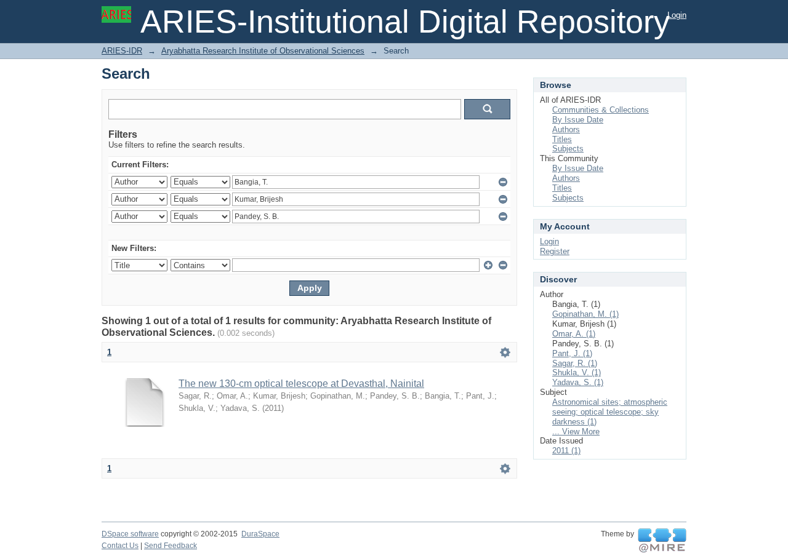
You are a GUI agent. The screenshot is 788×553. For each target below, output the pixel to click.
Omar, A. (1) (573, 333)
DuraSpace (260, 534)
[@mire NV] (662, 540)
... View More (576, 431)
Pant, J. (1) (572, 353)
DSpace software (130, 534)
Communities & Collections (600, 109)
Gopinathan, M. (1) (585, 314)
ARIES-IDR (122, 50)
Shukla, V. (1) (576, 372)
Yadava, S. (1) (577, 382)
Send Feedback (170, 545)
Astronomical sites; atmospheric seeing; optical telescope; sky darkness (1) (609, 411)
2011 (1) (566, 450)
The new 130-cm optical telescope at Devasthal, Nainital (301, 383)
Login (676, 15)
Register (554, 251)
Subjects (568, 148)
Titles (562, 139)
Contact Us (120, 545)
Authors (566, 129)
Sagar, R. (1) (574, 363)
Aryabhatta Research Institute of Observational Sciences (262, 50)
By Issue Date (577, 119)
